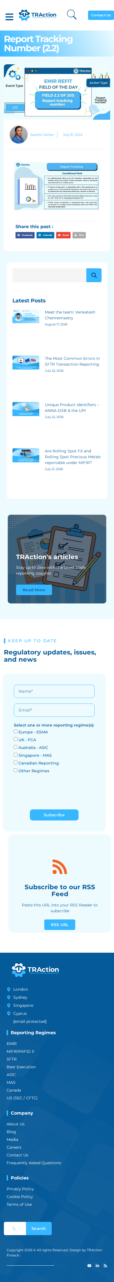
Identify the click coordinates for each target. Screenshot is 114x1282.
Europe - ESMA (33, 732)
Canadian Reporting (39, 763)
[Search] (94, 275)
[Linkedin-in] (97, 1266)
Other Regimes (34, 770)
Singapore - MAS (35, 755)
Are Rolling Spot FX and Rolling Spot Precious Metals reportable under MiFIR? (73, 456)
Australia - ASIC (33, 747)
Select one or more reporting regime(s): (54, 725)
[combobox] (15, 1228)
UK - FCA (27, 739)
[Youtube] (89, 1266)
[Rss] (105, 1266)
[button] (9, 17)
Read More (34, 589)
